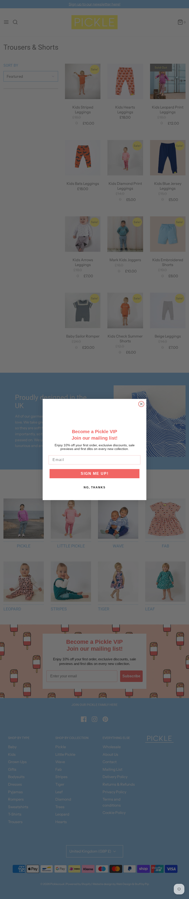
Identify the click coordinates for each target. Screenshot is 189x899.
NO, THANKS (95, 487)
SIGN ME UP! (95, 473)
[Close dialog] (141, 404)
